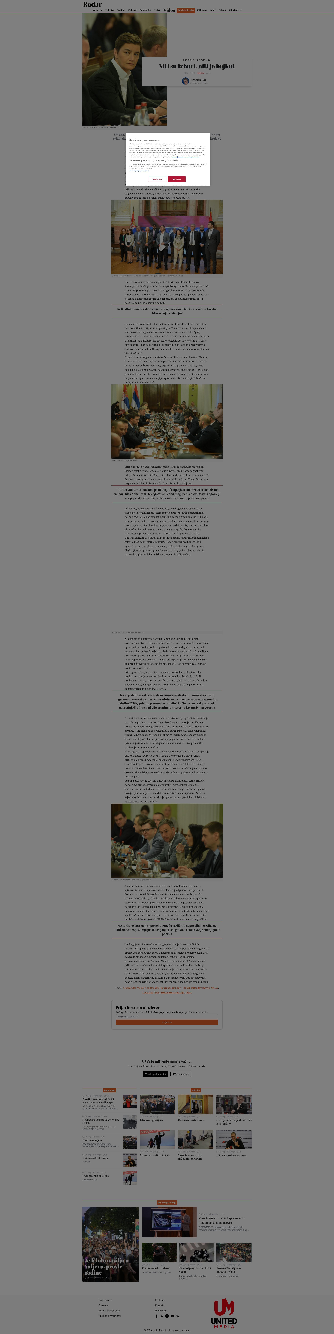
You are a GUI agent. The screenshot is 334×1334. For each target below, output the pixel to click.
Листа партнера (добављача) (139, 171)
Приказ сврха (158, 179)
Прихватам (177, 179)
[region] (168, 159)
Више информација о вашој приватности (185, 157)
